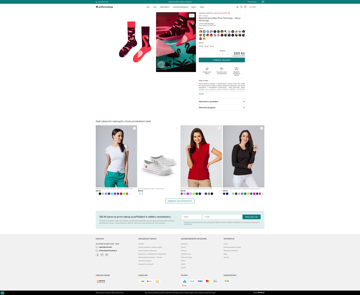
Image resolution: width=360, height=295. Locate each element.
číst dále (201, 94)
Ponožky (205, 16)
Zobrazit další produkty (180, 201)
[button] (222, 101)
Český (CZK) (252, 2)
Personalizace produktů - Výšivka (150, 257)
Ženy (148, 7)
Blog (225, 254)
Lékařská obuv (186, 254)
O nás (226, 244)
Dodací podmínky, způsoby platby (150, 247)
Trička (183, 261)
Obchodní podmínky (231, 250)
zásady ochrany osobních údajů (184, 292)
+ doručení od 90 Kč (238, 56)
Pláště (183, 264)
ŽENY (200, 16)
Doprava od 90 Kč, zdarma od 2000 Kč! (180, 2)
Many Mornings (209, 23)
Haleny (183, 247)
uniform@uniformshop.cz (107, 250)
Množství (222, 51)
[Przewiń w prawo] (262, 193)
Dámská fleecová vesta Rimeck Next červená (196, 189)
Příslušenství (165, 7)
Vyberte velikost (221, 60)
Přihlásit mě (251, 217)
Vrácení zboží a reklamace (147, 250)
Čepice (183, 267)
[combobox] (255, 7)
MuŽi (154, 7)
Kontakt (141, 244)
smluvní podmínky (199, 292)
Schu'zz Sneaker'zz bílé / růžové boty (151, 189)
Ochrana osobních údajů (232, 247)
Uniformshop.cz (119, 292)
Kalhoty (183, 250)
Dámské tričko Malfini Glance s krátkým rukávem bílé (114, 189)
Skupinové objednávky (180, 7)
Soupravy (184, 244)
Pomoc (202, 7)
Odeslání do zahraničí (146, 264)
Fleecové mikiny (186, 257)
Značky (193, 7)
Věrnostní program (144, 261)
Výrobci (226, 257)
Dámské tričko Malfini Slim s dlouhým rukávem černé (241, 189)
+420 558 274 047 (103, 2)
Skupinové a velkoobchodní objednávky (152, 254)
